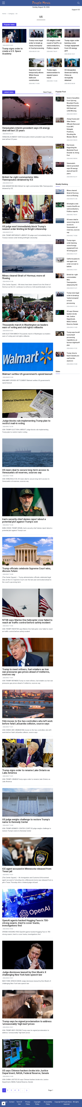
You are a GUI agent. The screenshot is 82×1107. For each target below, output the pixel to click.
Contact (11, 1102)
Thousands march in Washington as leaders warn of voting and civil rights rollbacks (25, 326)
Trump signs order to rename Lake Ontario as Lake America (26, 771)
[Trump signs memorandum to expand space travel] (54, 63)
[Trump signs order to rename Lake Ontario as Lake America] (27, 756)
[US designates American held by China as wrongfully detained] (72, 63)
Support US (75, 10)
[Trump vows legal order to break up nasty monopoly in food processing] (36, 34)
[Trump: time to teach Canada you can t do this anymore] (60, 355)
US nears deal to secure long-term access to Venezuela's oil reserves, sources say (25, 471)
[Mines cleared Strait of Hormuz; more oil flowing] (27, 261)
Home (4, 13)
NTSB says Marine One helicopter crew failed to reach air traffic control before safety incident (27, 621)
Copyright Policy (37, 1103)
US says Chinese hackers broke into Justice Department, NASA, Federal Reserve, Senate (25, 1071)
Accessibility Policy (48, 1103)
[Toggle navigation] (78, 3)
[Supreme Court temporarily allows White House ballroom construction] (36, 63)
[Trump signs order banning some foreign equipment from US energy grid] (72, 34)
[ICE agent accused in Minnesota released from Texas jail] (27, 854)
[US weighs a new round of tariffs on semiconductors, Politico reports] (54, 34)
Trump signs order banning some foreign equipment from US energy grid (71, 45)
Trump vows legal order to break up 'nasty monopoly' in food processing (73, 298)
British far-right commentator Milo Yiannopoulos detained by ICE (20, 178)
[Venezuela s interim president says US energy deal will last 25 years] (27, 113)
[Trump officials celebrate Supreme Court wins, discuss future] (27, 554)
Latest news (8, 92)
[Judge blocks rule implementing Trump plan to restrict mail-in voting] (27, 406)
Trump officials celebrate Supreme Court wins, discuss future (26, 569)
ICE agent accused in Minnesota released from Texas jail (26, 870)
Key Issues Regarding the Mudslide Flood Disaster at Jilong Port (73, 150)
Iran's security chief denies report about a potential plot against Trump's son (24, 520)
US (16, 13)
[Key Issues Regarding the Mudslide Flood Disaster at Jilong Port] (60, 146)
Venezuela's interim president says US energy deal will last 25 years (26, 129)
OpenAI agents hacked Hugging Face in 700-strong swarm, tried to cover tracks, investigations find (25, 923)
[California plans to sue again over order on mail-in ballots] (60, 260)
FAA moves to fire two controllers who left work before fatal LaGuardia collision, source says (27, 722)
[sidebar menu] (3, 3)
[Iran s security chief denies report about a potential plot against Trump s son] (27, 505)
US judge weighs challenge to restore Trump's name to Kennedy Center (26, 820)
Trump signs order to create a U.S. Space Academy (12, 51)
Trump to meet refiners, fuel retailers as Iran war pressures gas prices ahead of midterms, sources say (26, 672)
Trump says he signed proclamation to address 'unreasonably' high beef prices (27, 1022)
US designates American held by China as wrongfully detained (71, 75)
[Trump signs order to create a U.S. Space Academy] (14, 37)
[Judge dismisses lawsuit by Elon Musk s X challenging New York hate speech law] (27, 958)
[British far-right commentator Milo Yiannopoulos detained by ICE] (27, 163)
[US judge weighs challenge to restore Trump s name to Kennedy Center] (27, 805)
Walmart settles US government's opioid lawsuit (27, 374)
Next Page (47, 92)
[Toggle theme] (3, 1103)
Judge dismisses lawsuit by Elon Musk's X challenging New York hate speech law (24, 973)
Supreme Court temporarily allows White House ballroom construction (36, 75)
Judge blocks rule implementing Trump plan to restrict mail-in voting (26, 422)
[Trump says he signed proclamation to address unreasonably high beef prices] (27, 1007)
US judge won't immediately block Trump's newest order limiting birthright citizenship (24, 227)
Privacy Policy (27, 1103)
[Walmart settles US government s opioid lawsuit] (27, 359)
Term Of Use (19, 1103)
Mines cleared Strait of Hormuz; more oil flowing (23, 277)
